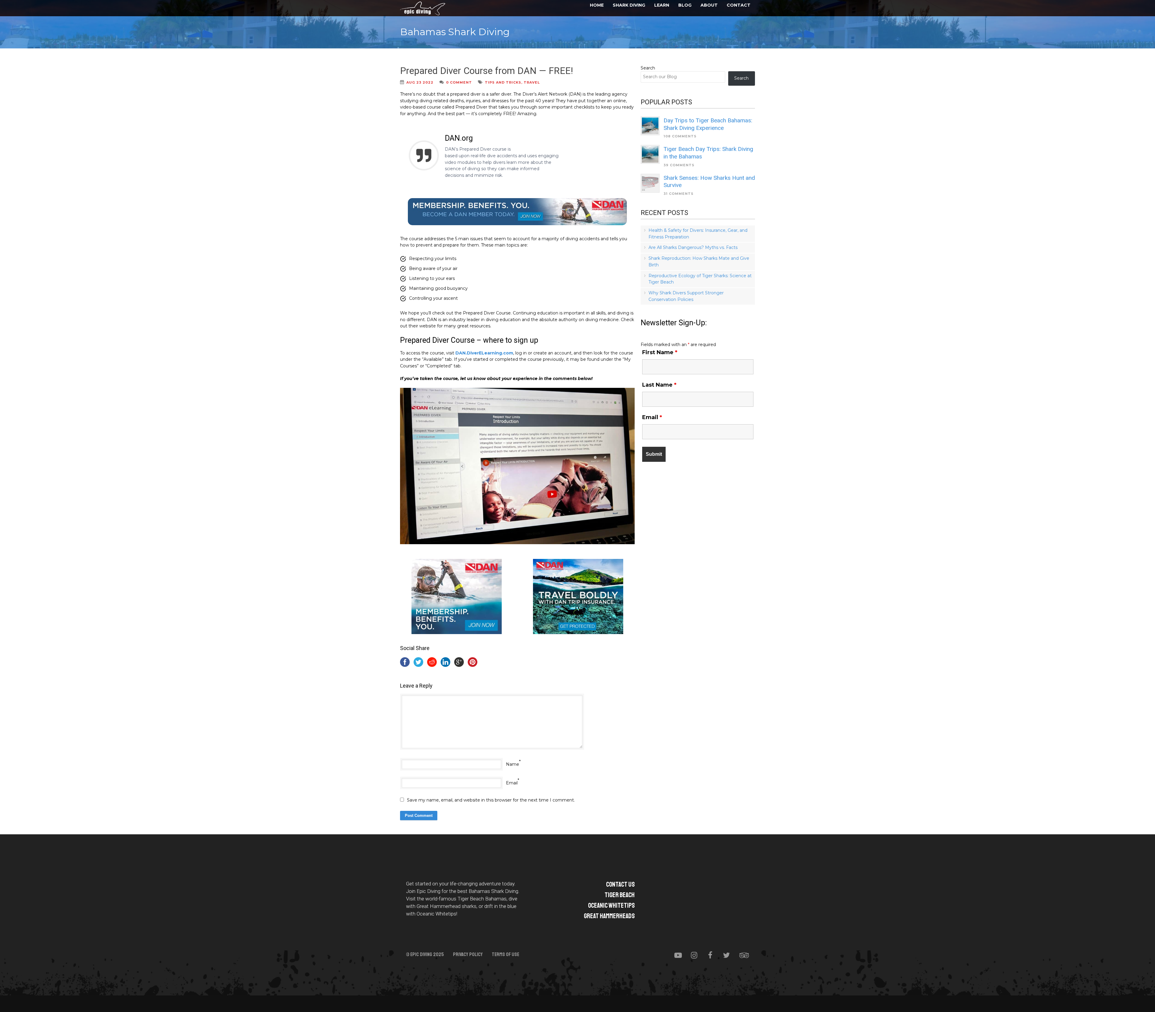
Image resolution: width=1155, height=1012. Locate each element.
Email (512, 783)
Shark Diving (629, 5)
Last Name (659, 385)
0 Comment (459, 82)
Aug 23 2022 (419, 82)
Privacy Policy (468, 955)
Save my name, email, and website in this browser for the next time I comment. (491, 800)
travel (532, 82)
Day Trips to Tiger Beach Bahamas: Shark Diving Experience (708, 124)
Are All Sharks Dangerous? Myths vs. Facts (693, 247)
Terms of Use (505, 955)
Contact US (620, 884)
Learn (661, 5)
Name (512, 764)
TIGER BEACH (620, 895)
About (709, 5)
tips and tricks (503, 82)
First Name (659, 352)
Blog (684, 5)
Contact (738, 5)
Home (597, 5)
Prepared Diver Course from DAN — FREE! (486, 70)
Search (648, 68)
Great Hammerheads (609, 916)
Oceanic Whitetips (611, 905)
